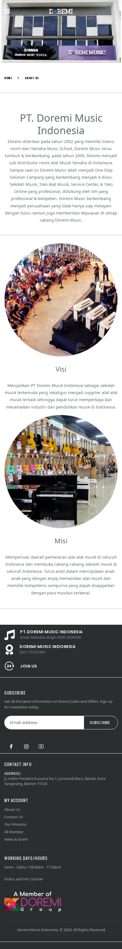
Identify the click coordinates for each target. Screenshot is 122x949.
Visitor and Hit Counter (23, 878)
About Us (12, 809)
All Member (14, 831)
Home (8, 78)
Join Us (28, 666)
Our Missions (15, 824)
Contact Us (13, 816)
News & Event (16, 839)
